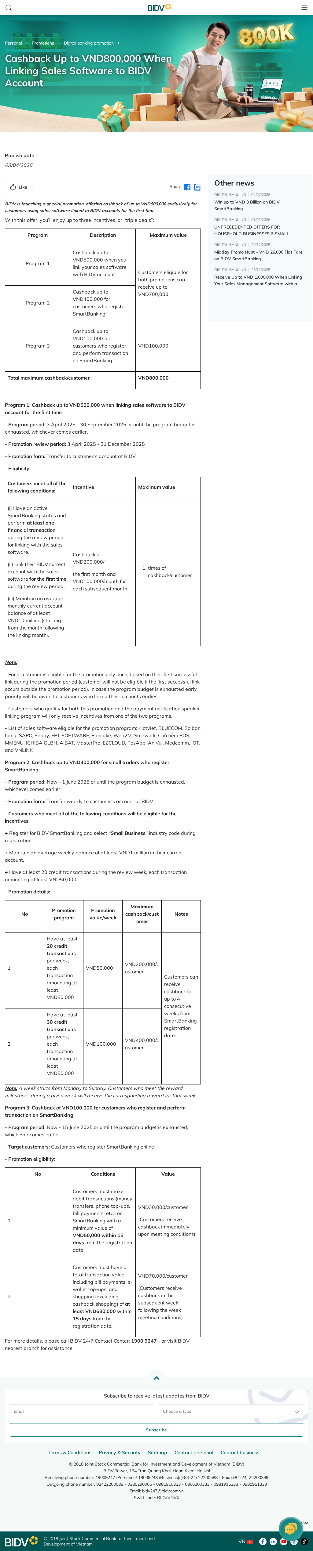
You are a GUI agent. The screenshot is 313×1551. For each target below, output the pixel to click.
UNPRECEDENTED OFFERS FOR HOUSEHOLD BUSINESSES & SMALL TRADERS (251, 230)
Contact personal (194, 1452)
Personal (13, 43)
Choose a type (177, 1411)
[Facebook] (263, 1541)
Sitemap (157, 1452)
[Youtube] (283, 1541)
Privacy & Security (120, 1452)
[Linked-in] (273, 1541)
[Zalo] (294, 1541)
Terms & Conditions (69, 1452)
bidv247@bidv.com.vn (163, 1491)
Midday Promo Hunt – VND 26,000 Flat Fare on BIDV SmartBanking (258, 255)
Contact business (240, 1452)
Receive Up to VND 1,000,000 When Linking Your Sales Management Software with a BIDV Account (258, 280)
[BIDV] (21, 1541)
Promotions (43, 43)
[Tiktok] (304, 1541)
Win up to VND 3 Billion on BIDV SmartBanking (247, 205)
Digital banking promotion (89, 43)
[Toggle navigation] (304, 7)
